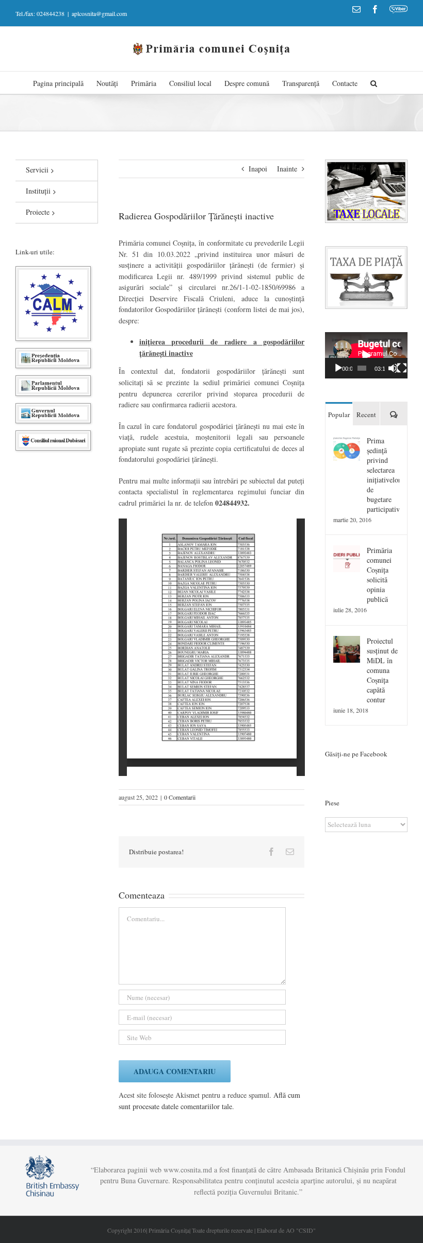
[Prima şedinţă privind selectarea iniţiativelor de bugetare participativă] (346, 441)
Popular (339, 414)
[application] (366, 355)
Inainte (287, 169)
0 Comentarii (180, 797)
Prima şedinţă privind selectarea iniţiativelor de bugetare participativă (383, 475)
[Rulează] (338, 368)
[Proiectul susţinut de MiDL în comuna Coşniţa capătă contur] (346, 641)
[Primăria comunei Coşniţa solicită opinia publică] (346, 551)
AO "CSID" (301, 1230)
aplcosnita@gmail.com (99, 13)
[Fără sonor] (393, 368)
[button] (373, 83)
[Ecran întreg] (402, 368)
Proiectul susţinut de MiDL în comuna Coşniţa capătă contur (382, 670)
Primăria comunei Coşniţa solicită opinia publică (379, 574)
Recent (366, 414)
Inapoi (258, 169)
